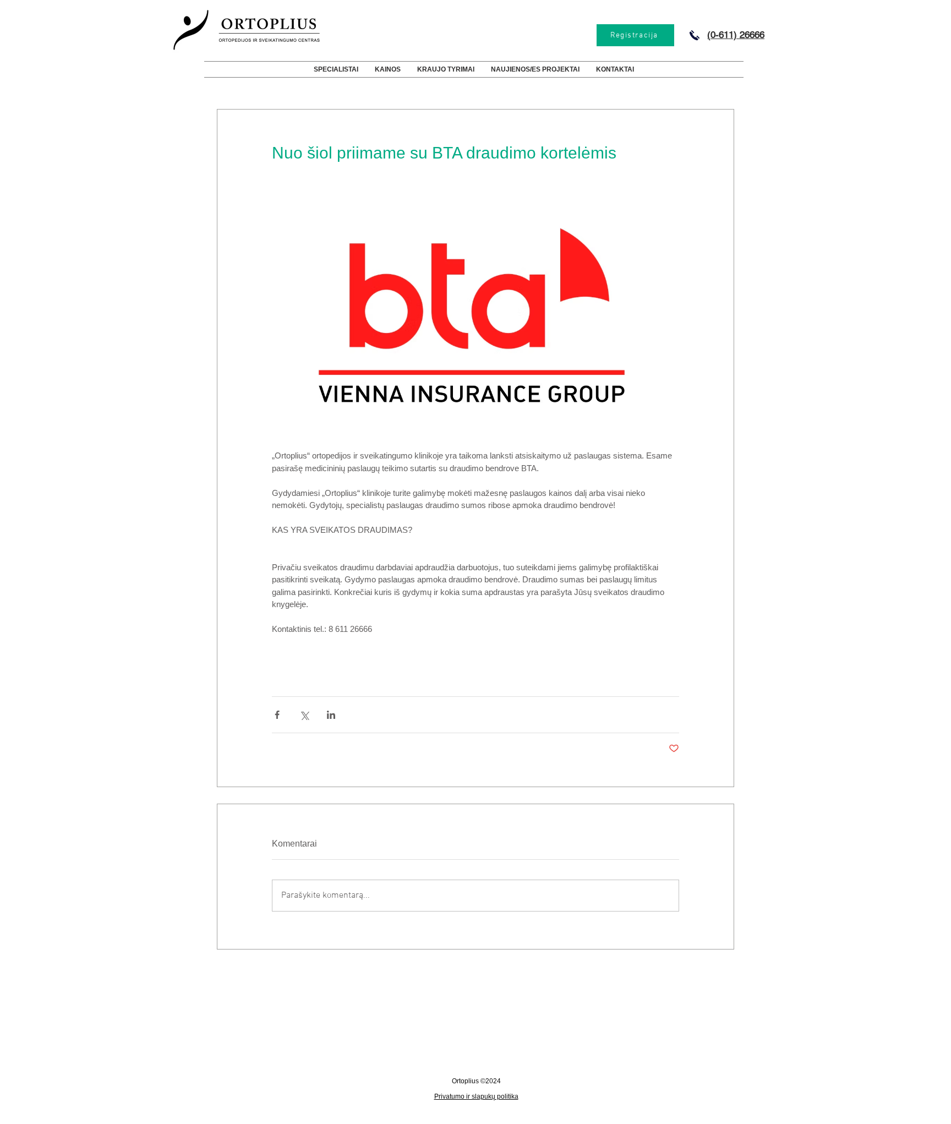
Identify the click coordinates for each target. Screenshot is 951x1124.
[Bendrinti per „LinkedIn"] (331, 715)
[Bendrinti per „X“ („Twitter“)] (304, 715)
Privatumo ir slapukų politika (476, 1096)
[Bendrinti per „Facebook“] (277, 715)
